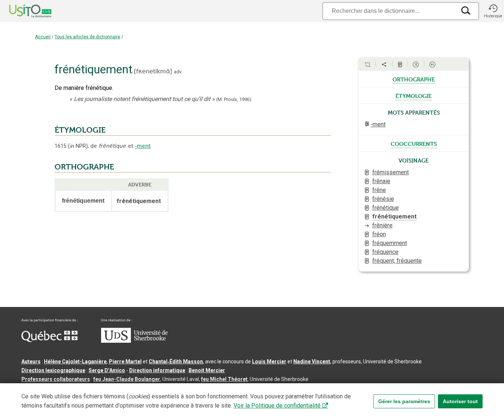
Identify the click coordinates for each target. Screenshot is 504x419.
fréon (379, 234)
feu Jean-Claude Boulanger (126, 379)
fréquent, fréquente (397, 260)
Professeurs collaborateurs (55, 379)
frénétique (385, 207)
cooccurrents (414, 143)
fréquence (385, 251)
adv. (178, 71)
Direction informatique (157, 370)
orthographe (414, 78)
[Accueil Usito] (22, 11)
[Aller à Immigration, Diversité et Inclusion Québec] (49, 340)
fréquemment (389, 243)
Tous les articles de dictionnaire (87, 36)
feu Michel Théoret (224, 379)
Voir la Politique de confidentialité (277, 405)
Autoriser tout (460, 401)
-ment (143, 146)
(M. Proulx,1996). (234, 99)
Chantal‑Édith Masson (176, 361)
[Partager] (384, 64)
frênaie (381, 181)
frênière (382, 225)
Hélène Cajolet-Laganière (75, 361)
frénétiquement (394, 216)
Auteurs (31, 361)
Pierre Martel (125, 361)
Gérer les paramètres (404, 401)
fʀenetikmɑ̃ (153, 71)
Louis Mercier (269, 361)
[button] (493, 11)
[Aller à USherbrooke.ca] (134, 341)
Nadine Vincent (311, 361)
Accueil (43, 36)
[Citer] (367, 64)
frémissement (390, 172)
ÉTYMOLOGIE (80, 130)
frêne (379, 189)
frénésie (383, 198)
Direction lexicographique (53, 370)
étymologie (414, 95)
